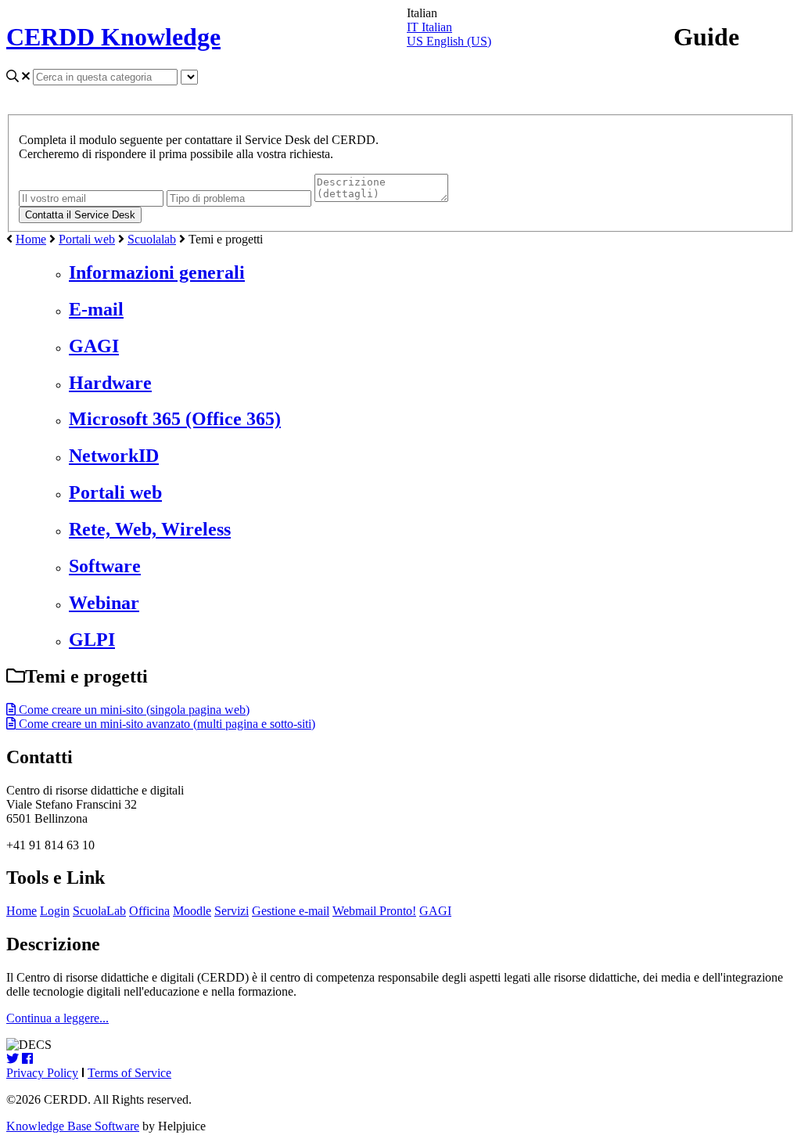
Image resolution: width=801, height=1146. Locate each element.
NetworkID (114, 455)
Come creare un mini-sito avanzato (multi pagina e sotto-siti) (165, 723)
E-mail (96, 309)
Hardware (110, 383)
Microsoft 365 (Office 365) (175, 419)
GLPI (92, 639)
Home (31, 239)
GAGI (94, 346)
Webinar (104, 603)
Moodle (192, 910)
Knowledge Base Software (72, 1126)
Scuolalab (152, 239)
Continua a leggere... (57, 1018)
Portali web (87, 239)
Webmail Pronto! (374, 910)
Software (105, 566)
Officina (149, 910)
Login (55, 910)
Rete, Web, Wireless (150, 529)
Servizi (231, 910)
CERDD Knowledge (113, 37)
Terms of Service (129, 1072)
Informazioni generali (157, 272)
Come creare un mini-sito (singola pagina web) (133, 709)
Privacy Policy (42, 1072)
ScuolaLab (99, 910)
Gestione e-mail (290, 910)
